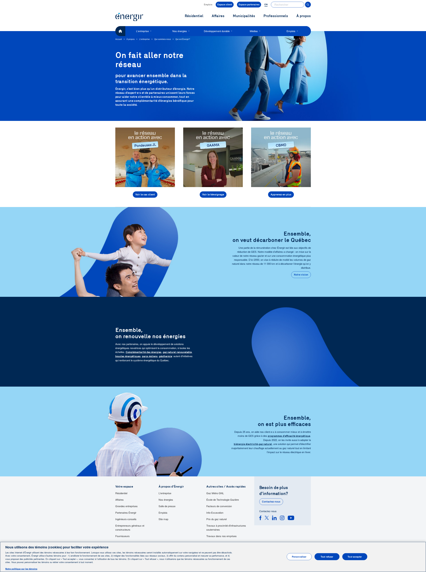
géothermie (165, 356)
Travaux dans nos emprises (221, 536)
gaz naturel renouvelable (177, 352)
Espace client (224, 4)
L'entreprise (142, 31)
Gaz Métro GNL (215, 493)
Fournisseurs (122, 536)
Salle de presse (167, 506)
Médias (254, 31)
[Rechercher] (308, 4)
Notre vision (301, 274)
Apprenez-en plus (281, 194)
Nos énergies (179, 31)
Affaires (119, 499)
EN (266, 4)
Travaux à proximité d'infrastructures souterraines (226, 527)
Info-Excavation (214, 512)
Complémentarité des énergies (143, 352)
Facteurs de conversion (219, 506)
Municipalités (244, 16)
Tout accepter (355, 556)
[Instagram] (282, 518)
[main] (213, 557)
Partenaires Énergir (125, 512)
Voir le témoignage (213, 194)
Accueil (118, 39)
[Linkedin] (274, 518)
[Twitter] (267, 518)
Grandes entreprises (126, 506)
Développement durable (217, 31)
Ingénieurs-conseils (125, 519)
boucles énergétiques (128, 356)
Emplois (208, 4)
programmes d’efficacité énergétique (289, 435)
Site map (163, 519)
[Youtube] (291, 518)
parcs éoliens (150, 356)
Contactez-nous (271, 501)
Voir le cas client (145, 194)
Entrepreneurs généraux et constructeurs (129, 527)
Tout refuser (327, 556)
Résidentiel (121, 493)
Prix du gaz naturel (216, 519)
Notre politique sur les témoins (21, 568)
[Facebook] (260, 518)
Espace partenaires (249, 4)
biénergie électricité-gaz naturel (253, 444)
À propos (303, 16)
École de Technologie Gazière (222, 499)
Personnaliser (299, 556)
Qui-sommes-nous (162, 39)
